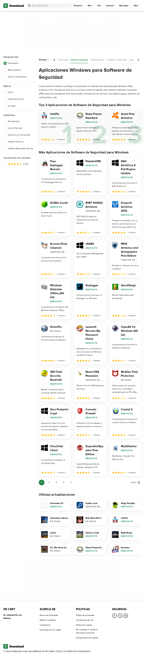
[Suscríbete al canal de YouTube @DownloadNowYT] (125, 615)
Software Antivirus (16, 142)
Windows (78, 6)
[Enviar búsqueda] (29, 5)
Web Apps (123, 6)
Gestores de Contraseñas (19, 135)
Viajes (131, 60)
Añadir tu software (48, 620)
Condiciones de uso (84, 620)
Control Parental (15, 128)
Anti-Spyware (13, 121)
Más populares (14, 70)
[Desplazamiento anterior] (54, 59)
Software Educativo (97, 60)
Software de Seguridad (79, 60)
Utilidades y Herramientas (117, 60)
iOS (98, 6)
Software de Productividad (58, 60)
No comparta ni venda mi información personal (87, 631)
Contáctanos (45, 625)
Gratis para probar (16, 99)
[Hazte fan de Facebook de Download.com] (114, 615)
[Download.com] (13, 5)
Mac (89, 6)
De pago (11, 106)
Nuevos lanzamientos (17, 77)
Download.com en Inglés (50, 630)
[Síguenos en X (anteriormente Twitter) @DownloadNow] (120, 615)
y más (25, 164)
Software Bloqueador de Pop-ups (21, 150)
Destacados (13, 63)
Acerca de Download (49, 615)
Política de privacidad (85, 615)
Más (136, 5)
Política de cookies (84, 625)
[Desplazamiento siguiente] (138, 59)
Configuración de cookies (87, 638)
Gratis (10, 92)
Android (109, 6)
